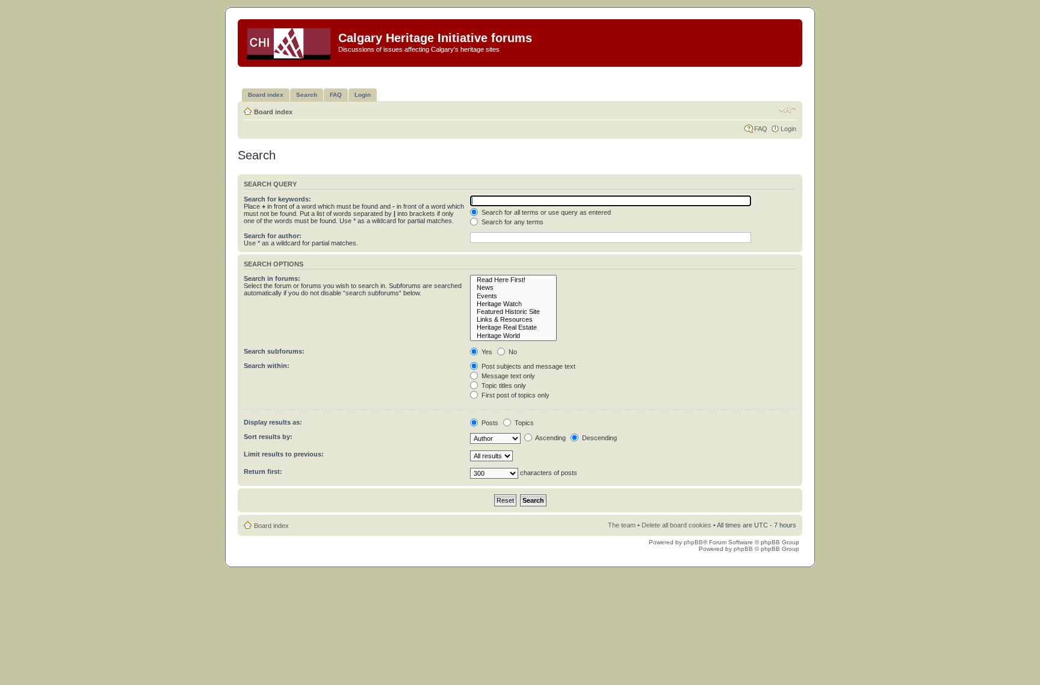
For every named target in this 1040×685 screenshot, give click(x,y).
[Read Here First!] (513, 280)
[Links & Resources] (513, 320)
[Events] (513, 296)
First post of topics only (514, 395)
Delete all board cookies (676, 525)
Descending (598, 437)
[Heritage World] (513, 336)
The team (622, 525)
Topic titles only (503, 385)
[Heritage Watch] (513, 304)
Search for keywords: (277, 199)
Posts (489, 422)
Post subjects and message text (527, 366)
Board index (273, 111)
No (512, 351)
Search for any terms (511, 222)
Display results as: (273, 422)
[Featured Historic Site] (513, 312)
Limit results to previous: (284, 454)
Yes (486, 351)
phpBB (693, 542)
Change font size (787, 109)
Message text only (507, 375)
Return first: (263, 471)
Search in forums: (272, 278)
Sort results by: (268, 436)
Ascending (550, 437)
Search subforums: (274, 351)
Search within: (266, 365)
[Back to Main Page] (289, 41)
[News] (513, 288)
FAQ (760, 128)
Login (788, 128)
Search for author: (273, 235)
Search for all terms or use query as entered (545, 212)
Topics (523, 422)
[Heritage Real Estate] (513, 327)
